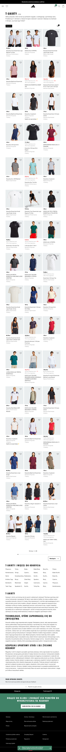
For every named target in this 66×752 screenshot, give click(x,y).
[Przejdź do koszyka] (63, 6)
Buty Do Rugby (45, 569)
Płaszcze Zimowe (8, 569)
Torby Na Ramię (36, 586)
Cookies (45, 734)
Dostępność (46, 739)
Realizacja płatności (48, 721)
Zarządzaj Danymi (28, 734)
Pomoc (7, 725)
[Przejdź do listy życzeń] (7, 6)
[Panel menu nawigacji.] (3, 6)
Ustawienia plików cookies (13, 734)
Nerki (7, 576)
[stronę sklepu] (33, 7)
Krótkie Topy (9, 579)
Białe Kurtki (56, 572)
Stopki (26, 583)
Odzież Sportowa (36, 573)
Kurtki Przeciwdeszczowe (30, 586)
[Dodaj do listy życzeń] (20, 32)
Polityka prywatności (11, 739)
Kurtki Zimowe (45, 576)
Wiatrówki (18, 583)
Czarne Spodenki (55, 580)
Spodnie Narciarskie (37, 580)
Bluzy (16, 579)
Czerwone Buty (37, 583)
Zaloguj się (17, 691)
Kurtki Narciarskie (37, 576)
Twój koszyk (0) (47, 691)
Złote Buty (27, 579)
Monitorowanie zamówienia (50, 717)
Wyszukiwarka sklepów (30, 725)
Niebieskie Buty (27, 576)
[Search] (59, 6)
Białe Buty (37, 569)
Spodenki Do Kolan (18, 586)
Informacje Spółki (10, 743)
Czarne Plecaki (45, 583)
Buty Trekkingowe (47, 580)
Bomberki (9, 583)
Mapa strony (9, 721)
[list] (30, 26)
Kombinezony (9, 572)
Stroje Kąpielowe (18, 573)
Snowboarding (19, 576)
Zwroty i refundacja (29, 717)
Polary (54, 569)
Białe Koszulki (26, 569)
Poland (35, 749)
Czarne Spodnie (26, 573)
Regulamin (27, 739)
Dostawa (8, 717)
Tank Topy (9, 586)
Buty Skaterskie (46, 573)
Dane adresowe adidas (30, 721)
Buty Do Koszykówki (56, 576)
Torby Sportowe (18, 569)
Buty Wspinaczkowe (47, 586)
